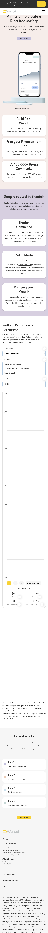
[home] (9, 11)
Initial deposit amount (10, 379)
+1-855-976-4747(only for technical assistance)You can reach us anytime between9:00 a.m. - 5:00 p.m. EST (13, 851)
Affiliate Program (8, 874)
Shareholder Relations (10, 880)
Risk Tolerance (7, 348)
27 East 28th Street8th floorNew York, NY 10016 (8, 861)
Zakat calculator (25, 264)
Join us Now (24, 38)
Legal (4, 869)
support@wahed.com (9, 844)
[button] (43, 11)
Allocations (6, 359)
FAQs (4, 886)
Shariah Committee (16, 232)
